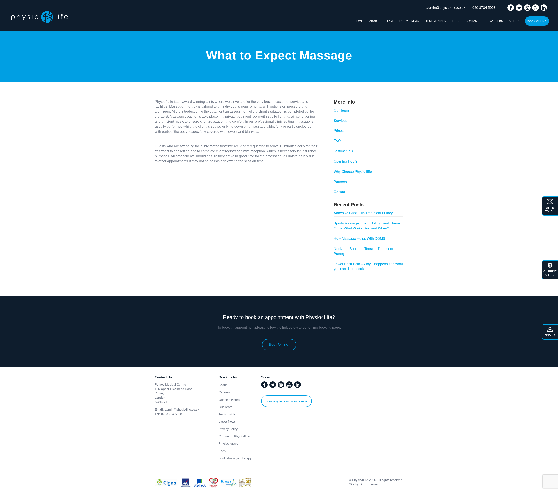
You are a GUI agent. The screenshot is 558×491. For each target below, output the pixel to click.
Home (359, 21)
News (415, 21)
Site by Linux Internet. (364, 484)
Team (389, 21)
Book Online (536, 21)
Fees (455, 21)
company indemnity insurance (286, 401)
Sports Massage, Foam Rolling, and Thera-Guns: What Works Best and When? (367, 226)
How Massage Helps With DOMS (359, 238)
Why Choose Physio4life (353, 171)
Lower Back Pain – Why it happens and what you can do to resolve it (368, 266)
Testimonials (436, 21)
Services (340, 120)
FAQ (402, 21)
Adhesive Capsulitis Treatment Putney (363, 212)
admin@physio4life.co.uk (445, 8)
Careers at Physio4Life (234, 436)
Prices (339, 130)
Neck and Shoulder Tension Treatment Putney (363, 251)
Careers (496, 21)
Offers (515, 21)
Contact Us (474, 21)
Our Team (341, 110)
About (374, 21)
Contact (340, 191)
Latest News (227, 421)
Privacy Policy (228, 429)
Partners (340, 181)
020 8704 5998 (484, 8)
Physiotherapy (228, 443)
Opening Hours (345, 161)
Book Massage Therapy (235, 458)
